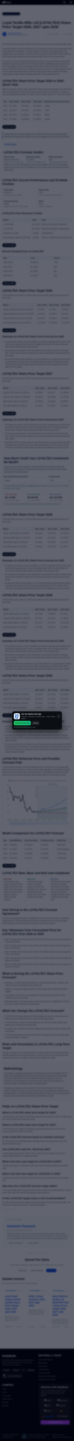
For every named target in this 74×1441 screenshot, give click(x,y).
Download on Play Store (22, 723)
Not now (35, 723)
